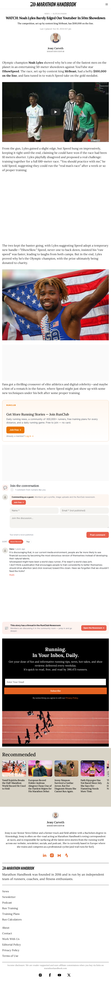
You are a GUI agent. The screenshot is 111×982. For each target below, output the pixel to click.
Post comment (97, 539)
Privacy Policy (72, 703)
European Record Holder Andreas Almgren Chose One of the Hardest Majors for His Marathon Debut (39, 790)
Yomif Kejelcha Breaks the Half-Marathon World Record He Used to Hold (14, 789)
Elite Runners (60, 14)
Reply (11, 579)
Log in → (29, 440)
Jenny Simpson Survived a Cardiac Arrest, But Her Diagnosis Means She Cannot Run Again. (65, 790)
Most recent (15, 546)
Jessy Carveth (55, 48)
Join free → (15, 434)
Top (28, 546)
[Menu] (107, 4)
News (47, 14)
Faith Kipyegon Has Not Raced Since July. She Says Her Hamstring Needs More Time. (91, 790)
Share (55, 59)
